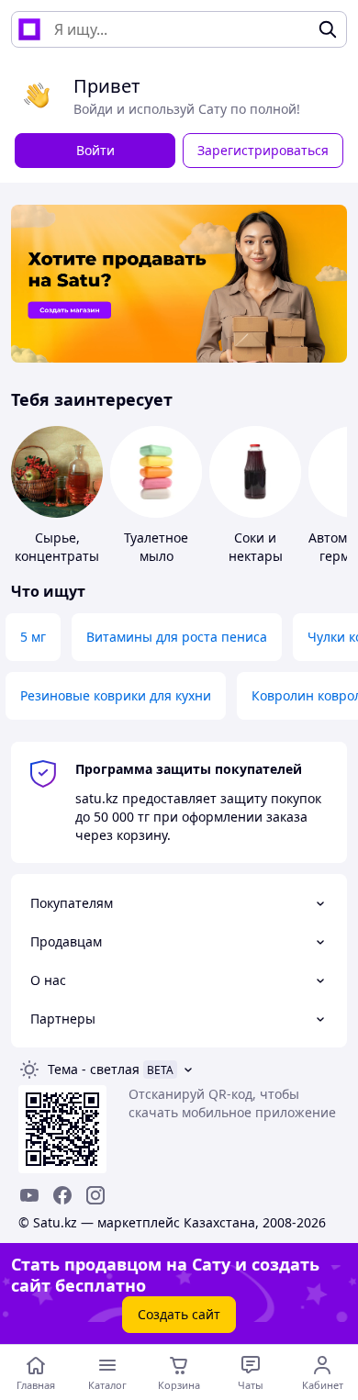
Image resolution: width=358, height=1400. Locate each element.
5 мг (33, 636)
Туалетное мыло (156, 547)
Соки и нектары (256, 547)
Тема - (94, 1069)
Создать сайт (179, 1314)
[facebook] (62, 1195)
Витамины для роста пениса (176, 636)
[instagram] (95, 1195)
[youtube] (29, 1195)
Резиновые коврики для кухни (115, 695)
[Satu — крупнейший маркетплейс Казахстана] (29, 29)
